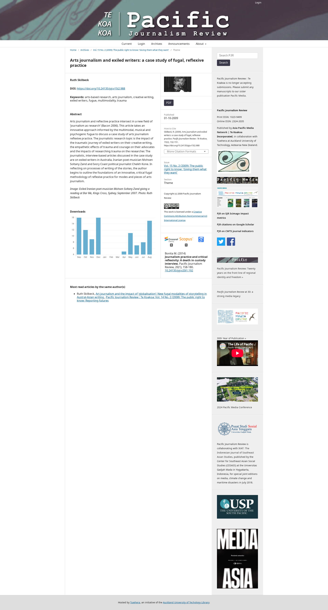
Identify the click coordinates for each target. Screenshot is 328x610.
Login (258, 2)
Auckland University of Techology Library (186, 602)
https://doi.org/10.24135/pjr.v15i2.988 (101, 88)
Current (127, 44)
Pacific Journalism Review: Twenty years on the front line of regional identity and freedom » (236, 273)
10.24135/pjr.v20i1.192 (179, 270)
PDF (168, 103)
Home (73, 49)
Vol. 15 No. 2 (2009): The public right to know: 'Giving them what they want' (131, 49)
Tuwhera (135, 602)
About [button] (200, 44)
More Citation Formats (181, 151)
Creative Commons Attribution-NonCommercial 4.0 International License (185, 216)
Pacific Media (238, 95)
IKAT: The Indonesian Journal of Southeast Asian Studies (235, 452)
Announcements (179, 44)
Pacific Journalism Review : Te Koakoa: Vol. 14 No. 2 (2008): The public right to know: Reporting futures (141, 298)
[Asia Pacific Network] (234, 172)
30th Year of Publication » (231, 338)
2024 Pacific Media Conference (234, 407)
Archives (156, 44)
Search (223, 62)
